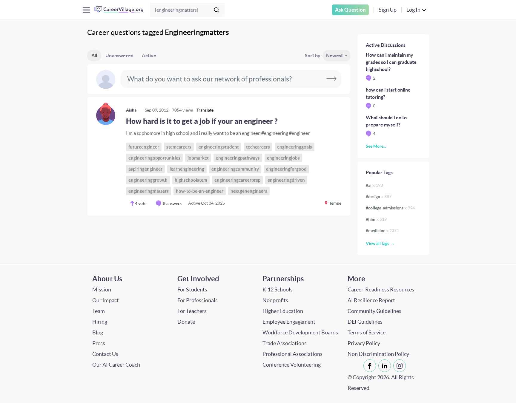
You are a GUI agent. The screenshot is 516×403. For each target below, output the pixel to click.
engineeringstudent (219, 146)
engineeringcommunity (235, 169)
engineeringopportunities (154, 157)
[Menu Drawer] (86, 10)
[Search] (216, 10)
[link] (218, 156)
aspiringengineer (145, 169)
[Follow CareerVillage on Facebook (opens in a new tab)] (370, 365)
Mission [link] (101, 289)
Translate (205, 110)
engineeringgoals (294, 146)
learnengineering (187, 169)
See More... (376, 146)
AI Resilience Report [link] (371, 300)
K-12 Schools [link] (277, 289)
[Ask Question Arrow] (331, 79)
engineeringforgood (286, 169)
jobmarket (198, 157)
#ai (374, 185)
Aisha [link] (131, 110)
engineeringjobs (283, 157)
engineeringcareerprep (237, 180)
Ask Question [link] (350, 10)
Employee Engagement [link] (288, 322)
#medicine (382, 230)
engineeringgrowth (148, 180)
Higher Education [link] (282, 311)
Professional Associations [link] (292, 354)
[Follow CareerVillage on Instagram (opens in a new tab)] (400, 365)
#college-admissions (390, 208)
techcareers (258, 146)
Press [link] (98, 343)
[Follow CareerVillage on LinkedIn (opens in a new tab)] (385, 365)
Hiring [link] (99, 322)
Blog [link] (97, 332)
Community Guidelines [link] (374, 311)
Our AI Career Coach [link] (116, 365)
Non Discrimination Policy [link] (378, 354)
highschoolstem (191, 180)
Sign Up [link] (388, 10)
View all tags (377, 243)
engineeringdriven (286, 180)
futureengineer (143, 146)
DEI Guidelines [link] (365, 322)
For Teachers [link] (192, 311)
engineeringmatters (148, 191)
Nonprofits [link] (275, 300)
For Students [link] (192, 289)
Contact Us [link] (105, 354)
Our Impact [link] (105, 300)
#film (376, 219)
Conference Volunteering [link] (291, 365)
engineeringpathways (238, 157)
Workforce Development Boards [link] (300, 332)
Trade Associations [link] (284, 343)
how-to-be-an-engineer (199, 191)
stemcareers (178, 146)
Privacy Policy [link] (364, 343)
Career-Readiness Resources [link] (381, 289)
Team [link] (98, 311)
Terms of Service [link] (367, 332)
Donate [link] (186, 322)
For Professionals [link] (197, 300)
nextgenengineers (249, 191)
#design (378, 196)
